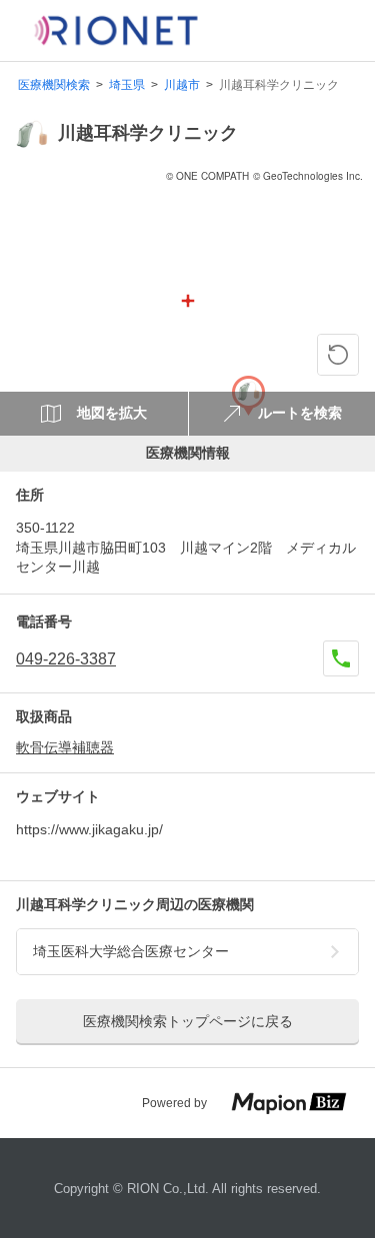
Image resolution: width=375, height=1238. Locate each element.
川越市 (182, 85)
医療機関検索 (54, 85)
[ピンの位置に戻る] (338, 355)
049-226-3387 (66, 658)
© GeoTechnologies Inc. (308, 176)
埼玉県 (127, 85)
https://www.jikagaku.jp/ (89, 829)
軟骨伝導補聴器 (65, 747)
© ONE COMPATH (207, 176)
